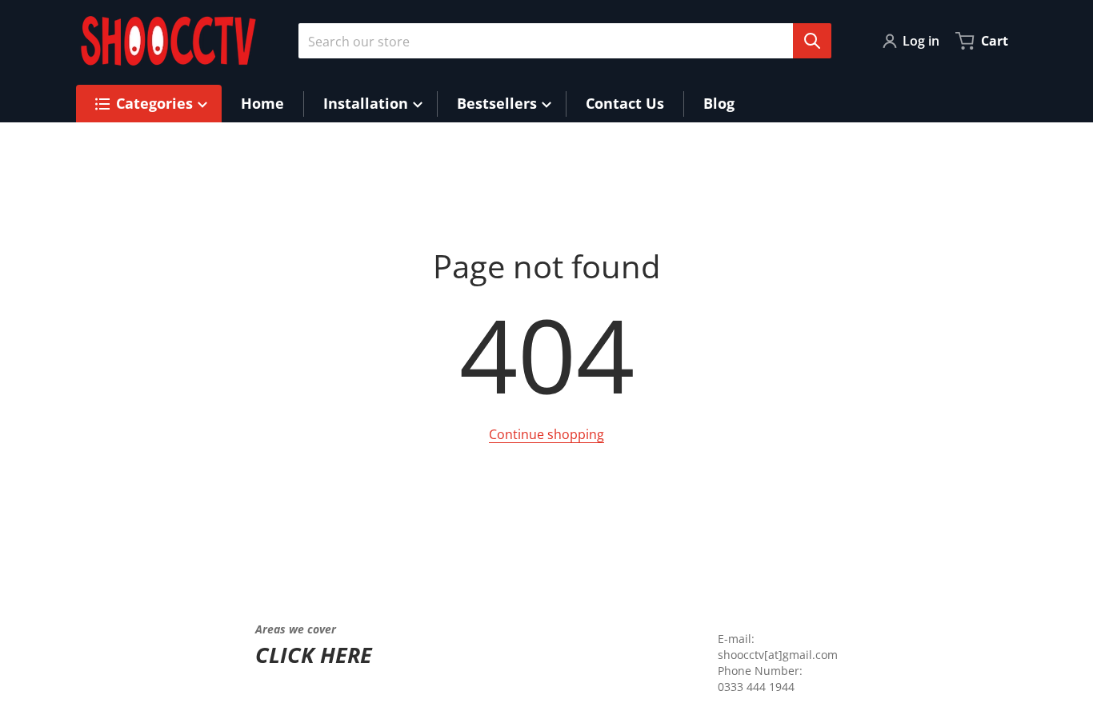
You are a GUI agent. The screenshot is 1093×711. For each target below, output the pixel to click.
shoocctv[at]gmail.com (778, 654)
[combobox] (558, 40)
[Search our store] (812, 40)
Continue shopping (546, 434)
